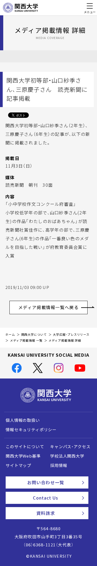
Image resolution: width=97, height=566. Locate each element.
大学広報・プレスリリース (71, 334)
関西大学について (34, 334)
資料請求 (45, 513)
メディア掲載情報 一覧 (26, 340)
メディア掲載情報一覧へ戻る (48, 307)
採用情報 (58, 465)
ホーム (10, 334)
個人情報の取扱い (23, 420)
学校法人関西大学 (67, 456)
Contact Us (45, 497)
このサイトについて (25, 447)
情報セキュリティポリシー (31, 430)
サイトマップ (18, 465)
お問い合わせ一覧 (45, 482)
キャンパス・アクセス (70, 447)
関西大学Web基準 (23, 456)
